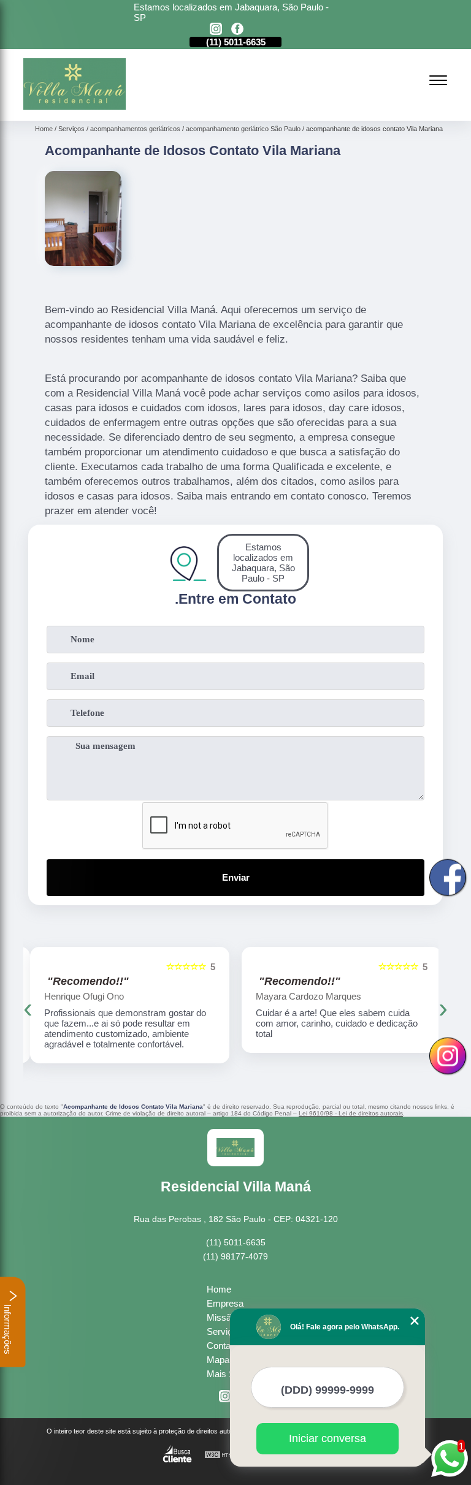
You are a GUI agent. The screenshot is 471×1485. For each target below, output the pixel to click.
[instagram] (216, 30)
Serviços (224, 1331)
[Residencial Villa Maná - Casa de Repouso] (74, 106)
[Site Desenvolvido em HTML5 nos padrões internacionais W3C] (227, 1455)
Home (219, 1289)
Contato (222, 1345)
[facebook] (237, 30)
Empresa (225, 1303)
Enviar (236, 877)
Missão (221, 1317)
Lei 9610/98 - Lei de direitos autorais (351, 1113)
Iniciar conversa (327, 1438)
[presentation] (28, 1008)
